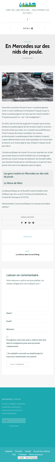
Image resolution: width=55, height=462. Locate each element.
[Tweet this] (26, 223)
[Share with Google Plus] (29, 223)
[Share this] (22, 223)
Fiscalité (27, 42)
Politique (22, 454)
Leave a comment (27, 217)
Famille (28, 451)
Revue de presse (36, 454)
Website (10, 329)
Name (9, 313)
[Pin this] (33, 223)
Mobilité (8, 451)
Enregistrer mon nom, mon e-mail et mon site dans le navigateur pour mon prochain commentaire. (26, 343)
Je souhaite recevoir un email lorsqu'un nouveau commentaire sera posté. (24, 355)
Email (9, 321)
